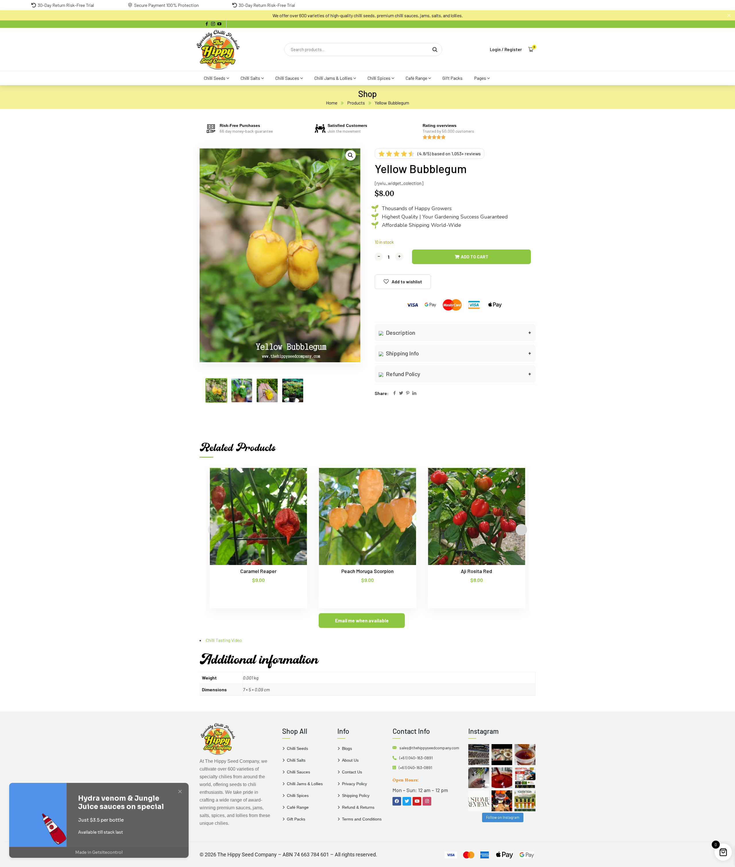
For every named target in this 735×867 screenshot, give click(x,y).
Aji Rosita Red (476, 571)
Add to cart (474, 256)
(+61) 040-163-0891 (416, 757)
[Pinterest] (408, 393)
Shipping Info (402, 353)
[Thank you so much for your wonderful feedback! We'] (478, 800)
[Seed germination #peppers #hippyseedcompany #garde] (478, 754)
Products (356, 102)
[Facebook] (394, 393)
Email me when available (362, 620)
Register (513, 49)
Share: (382, 393)
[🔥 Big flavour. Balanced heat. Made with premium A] (524, 754)
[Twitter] (401, 393)
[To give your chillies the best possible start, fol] (478, 777)
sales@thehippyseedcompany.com (429, 747)
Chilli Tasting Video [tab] (224, 640)
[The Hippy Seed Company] (218, 49)
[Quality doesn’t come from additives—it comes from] (502, 777)
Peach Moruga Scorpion (367, 571)
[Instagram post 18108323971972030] (524, 800)
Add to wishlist (407, 281)
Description (400, 332)
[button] (350, 155)
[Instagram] (427, 801)
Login (495, 49)
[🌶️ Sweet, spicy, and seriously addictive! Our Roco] (502, 800)
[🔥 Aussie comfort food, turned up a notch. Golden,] (502, 754)
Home (331, 102)
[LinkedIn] (414, 393)
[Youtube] (417, 801)
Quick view (291, 494)
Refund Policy (402, 373)
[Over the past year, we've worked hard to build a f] (524, 777)
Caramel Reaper (258, 571)
